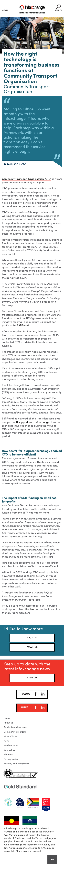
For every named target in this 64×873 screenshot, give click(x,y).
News (6, 741)
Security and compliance (17, 764)
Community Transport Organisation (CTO (26, 179)
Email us (32, 647)
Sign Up (32, 678)
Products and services (15, 727)
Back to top (52, 859)
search (59, 8)
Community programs (15, 732)
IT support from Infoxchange (32, 422)
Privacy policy (11, 759)
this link (29, 609)
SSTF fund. (23, 325)
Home (7, 718)
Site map (8, 754)
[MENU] (5, 7)
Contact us (9, 750)
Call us (32, 638)
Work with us (10, 736)
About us (8, 723)
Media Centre (11, 745)
